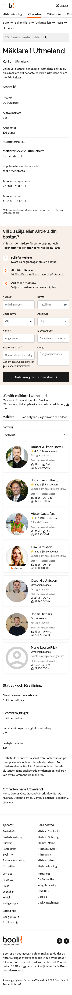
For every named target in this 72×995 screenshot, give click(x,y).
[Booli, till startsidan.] (11, 5)
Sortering (8, 427)
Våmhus (39, 797)
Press (6, 886)
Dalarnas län (43, 22)
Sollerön (61, 797)
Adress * (8, 296)
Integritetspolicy (47, 885)
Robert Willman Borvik (47, 447)
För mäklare (9, 866)
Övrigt (41, 347)
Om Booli (8, 880)
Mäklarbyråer (54, 14)
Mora (59, 22)
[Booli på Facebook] (66, 941)
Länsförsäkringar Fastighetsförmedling (27, 728)
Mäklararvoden (46, 860)
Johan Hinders (41, 614)
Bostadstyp (9, 313)
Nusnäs (7, 797)
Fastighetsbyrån (13, 743)
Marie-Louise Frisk (44, 648)
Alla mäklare (44, 854)
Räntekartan (9, 848)
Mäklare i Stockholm (49, 831)
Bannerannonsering (13, 860)
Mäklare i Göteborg (48, 837)
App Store (8, 922)
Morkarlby (45, 793)
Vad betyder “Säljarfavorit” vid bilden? (45, 417)
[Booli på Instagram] (59, 941)
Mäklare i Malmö (46, 843)
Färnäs (28, 797)
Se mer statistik (13, 156)
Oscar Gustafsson (44, 580)
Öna (22, 793)
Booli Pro (8, 854)
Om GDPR (43, 891)
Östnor (14, 793)
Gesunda (32, 793)
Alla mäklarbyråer (47, 848)
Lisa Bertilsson (41, 547)
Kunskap (7, 843)
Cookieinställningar (48, 902)
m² (65, 304)
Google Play (9, 916)
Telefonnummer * (12, 347)
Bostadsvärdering (12, 837)
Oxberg (18, 797)
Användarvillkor (46, 879)
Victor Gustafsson (44, 514)
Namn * (7, 330)
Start (6, 22)
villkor (26, 366)
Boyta (40, 296)
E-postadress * (45, 330)
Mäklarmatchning (12, 14)
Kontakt (7, 897)
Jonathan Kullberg (44, 480)
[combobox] (23, 37)
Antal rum (42, 313)
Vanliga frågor (10, 903)
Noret (56, 793)
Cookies (42, 896)
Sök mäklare (34, 14)
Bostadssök (9, 831)
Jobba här (8, 891)
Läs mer (7, 802)
